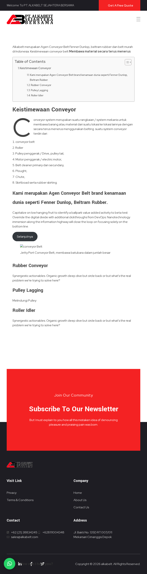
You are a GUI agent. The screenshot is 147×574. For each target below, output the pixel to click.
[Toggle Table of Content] (126, 62)
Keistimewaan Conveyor (35, 68)
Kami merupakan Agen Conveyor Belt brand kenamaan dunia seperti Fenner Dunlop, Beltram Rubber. (78, 77)
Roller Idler (37, 95)
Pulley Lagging (39, 90)
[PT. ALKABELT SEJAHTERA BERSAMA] (30, 19)
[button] (9, 563)
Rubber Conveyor (41, 85)
